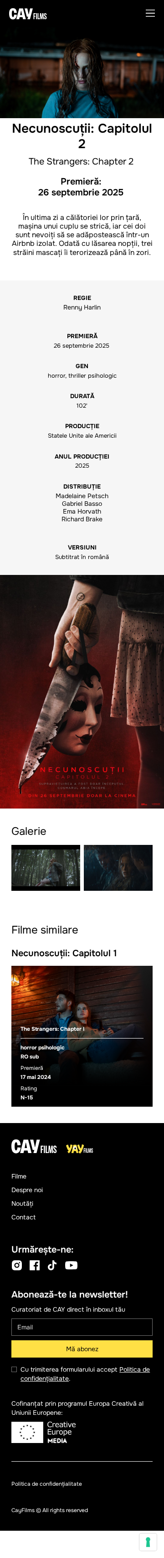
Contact (23, 1217)
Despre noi (27, 1190)
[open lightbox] (82, 692)
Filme (18, 1176)
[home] (28, 14)
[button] (150, 13)
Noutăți (22, 1203)
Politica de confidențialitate (46, 1484)
